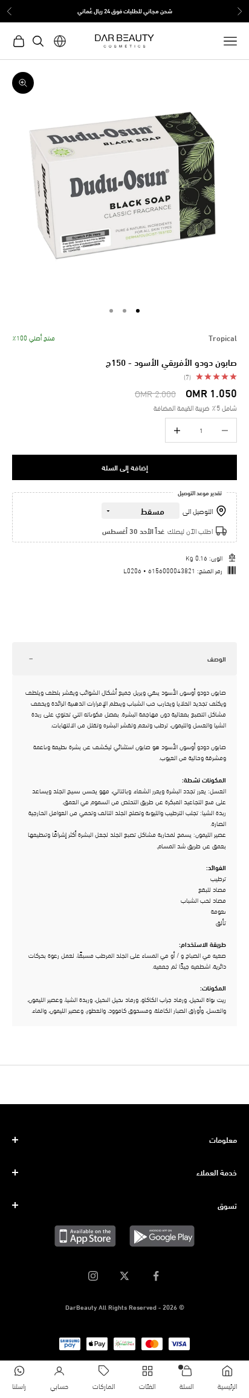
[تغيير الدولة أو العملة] (60, 41)
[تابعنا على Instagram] (93, 1276)
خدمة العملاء (216, 1172)
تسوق (227, 1205)
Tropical (223, 337)
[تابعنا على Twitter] (124, 1276)
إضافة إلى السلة (125, 467)
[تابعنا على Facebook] (156, 1276)
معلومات (223, 1139)
